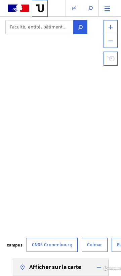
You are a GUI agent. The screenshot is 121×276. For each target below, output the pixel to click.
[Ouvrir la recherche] (90, 8)
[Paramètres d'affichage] (74, 8)
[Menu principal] (107, 8)
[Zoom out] (111, 41)
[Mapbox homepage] (112, 268)
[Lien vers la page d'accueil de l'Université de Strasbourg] (40, 8)
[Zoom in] (111, 27)
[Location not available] (111, 59)
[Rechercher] (80, 27)
